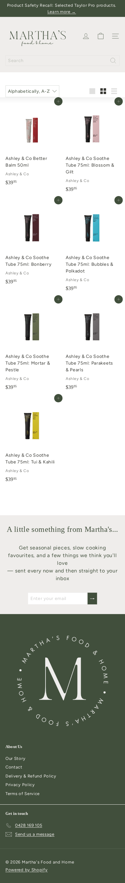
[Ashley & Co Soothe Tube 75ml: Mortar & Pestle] (32, 346)
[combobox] (62, 60)
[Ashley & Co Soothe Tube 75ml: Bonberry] (32, 243)
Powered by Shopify (26, 869)
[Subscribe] (92, 598)
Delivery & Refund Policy (30, 776)
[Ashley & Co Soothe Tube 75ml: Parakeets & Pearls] (93, 346)
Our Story (15, 758)
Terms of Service (22, 793)
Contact (13, 767)
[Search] (113, 60)
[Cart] (100, 36)
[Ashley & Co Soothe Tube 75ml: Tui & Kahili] (32, 441)
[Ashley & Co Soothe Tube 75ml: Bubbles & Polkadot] (93, 247)
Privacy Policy (20, 784)
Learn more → (61, 11)
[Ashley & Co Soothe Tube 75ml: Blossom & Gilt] (93, 148)
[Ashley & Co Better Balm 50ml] (32, 144)
